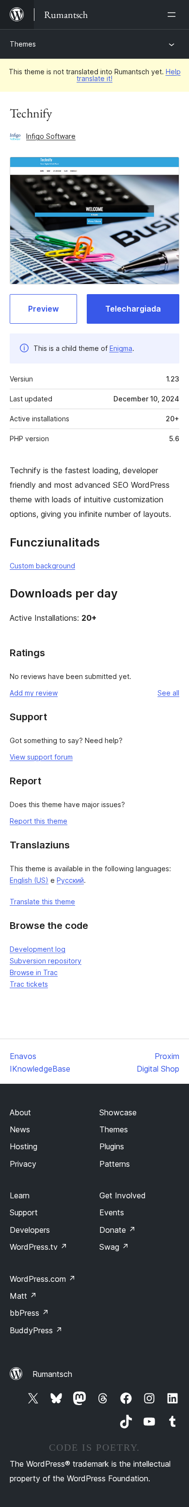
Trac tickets (29, 984)
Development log (37, 949)
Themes (23, 44)
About (20, 1112)
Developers (30, 1230)
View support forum (41, 757)
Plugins (111, 1146)
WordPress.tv (38, 1247)
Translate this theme (42, 901)
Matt (23, 1296)
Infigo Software (51, 136)
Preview (43, 309)
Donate (117, 1230)
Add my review (34, 693)
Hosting (23, 1146)
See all (168, 693)
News (20, 1129)
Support (24, 1212)
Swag (114, 1247)
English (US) (29, 880)
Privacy (23, 1164)
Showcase (118, 1112)
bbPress (29, 1313)
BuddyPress (36, 1330)
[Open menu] (173, 14)
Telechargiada (133, 309)
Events (111, 1212)
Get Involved (122, 1195)
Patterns (114, 1164)
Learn (20, 1195)
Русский (70, 880)
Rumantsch (52, 1374)
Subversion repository (45, 961)
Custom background (42, 566)
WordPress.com (43, 1279)
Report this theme (38, 821)
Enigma (121, 348)
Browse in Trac (34, 972)
